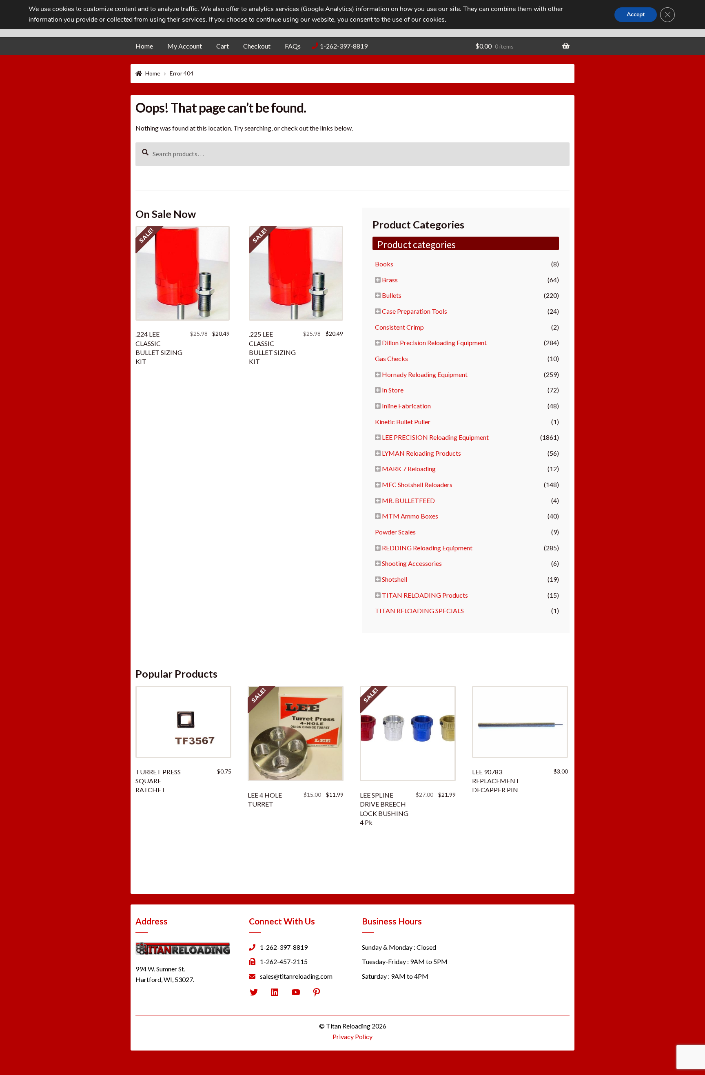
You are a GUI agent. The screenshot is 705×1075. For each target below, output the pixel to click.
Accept (636, 14)
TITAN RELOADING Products (425, 595)
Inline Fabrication (406, 406)
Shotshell (394, 579)
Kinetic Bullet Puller (402, 422)
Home (144, 46)
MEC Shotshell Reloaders (417, 484)
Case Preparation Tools (414, 311)
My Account (184, 46)
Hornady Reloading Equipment (425, 374)
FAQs (293, 46)
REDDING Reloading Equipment (427, 548)
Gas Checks (391, 358)
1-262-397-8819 (344, 46)
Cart (222, 46)
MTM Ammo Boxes (410, 516)
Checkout (256, 46)
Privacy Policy (352, 1036)
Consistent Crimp (399, 327)
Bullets (391, 295)
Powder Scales (395, 532)
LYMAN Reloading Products (421, 453)
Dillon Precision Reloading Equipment (434, 342)
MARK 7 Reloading (409, 468)
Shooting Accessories (412, 563)
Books (384, 264)
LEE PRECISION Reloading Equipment (435, 437)
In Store (392, 390)
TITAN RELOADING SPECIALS (419, 610)
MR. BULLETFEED (408, 500)
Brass (390, 280)
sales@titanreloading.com (296, 976)
